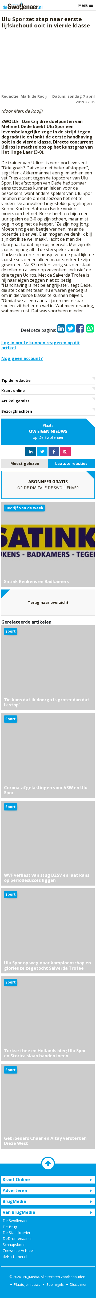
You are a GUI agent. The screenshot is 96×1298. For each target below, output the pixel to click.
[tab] (24, 463)
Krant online (13, 390)
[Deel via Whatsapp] (90, 326)
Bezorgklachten (16, 411)
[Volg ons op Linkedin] (30, 451)
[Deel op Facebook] (80, 327)
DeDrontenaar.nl (17, 1238)
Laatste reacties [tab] (71, 463)
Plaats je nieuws (27, 1284)
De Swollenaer (15, 1220)
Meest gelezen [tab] (24, 463)
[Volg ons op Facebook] (54, 451)
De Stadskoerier (16, 1232)
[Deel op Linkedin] (61, 327)
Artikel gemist (15, 400)
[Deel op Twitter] (70, 327)
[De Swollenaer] (21, 5)
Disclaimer (78, 1284)
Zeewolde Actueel (18, 1250)
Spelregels (55, 1284)
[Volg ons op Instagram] (65, 451)
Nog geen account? (22, 358)
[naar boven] (48, 1163)
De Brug (10, 1226)
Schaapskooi (14, 1244)
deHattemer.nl (15, 1256)
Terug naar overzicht (48, 602)
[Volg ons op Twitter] (42, 451)
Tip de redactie (16, 380)
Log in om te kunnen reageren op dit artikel (40, 345)
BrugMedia (30, 1276)
